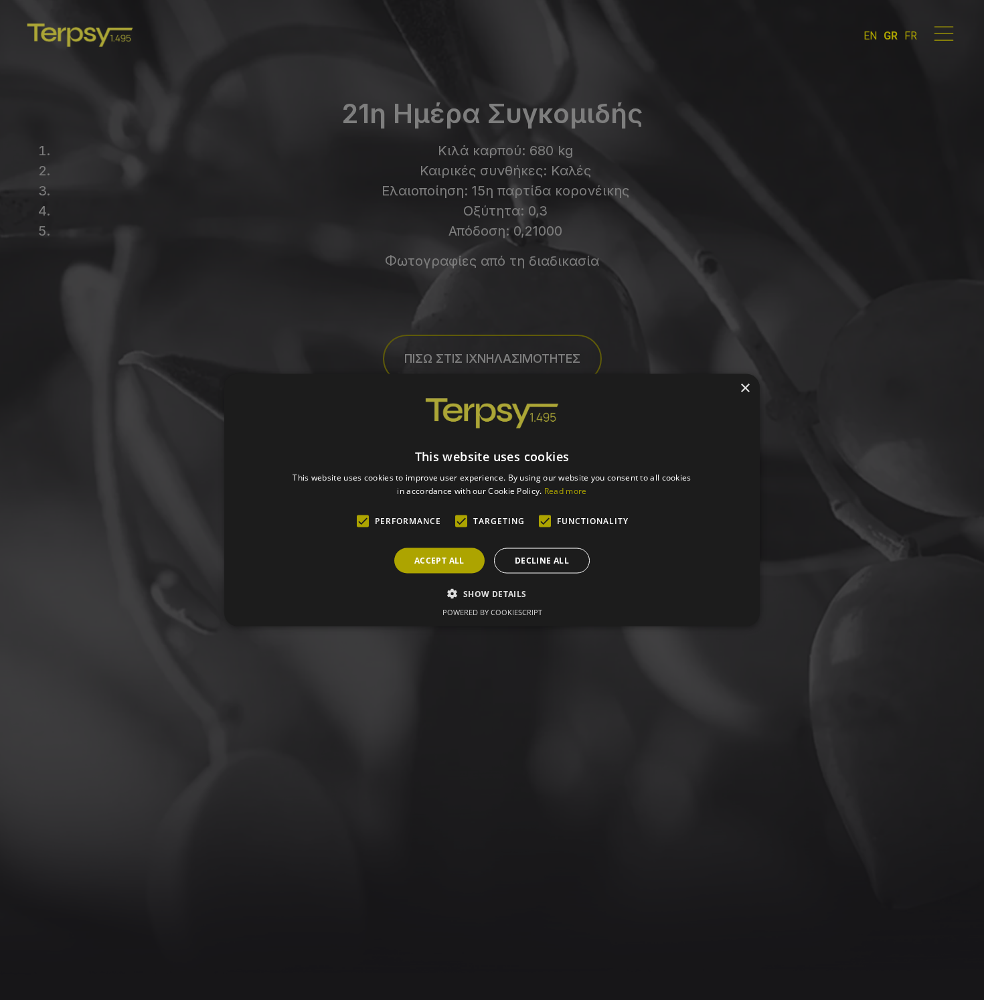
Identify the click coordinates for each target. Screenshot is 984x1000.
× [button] (745, 389)
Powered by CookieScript (492, 611)
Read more (565, 490)
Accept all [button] (439, 560)
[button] (491, 593)
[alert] (492, 500)
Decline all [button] (542, 560)
